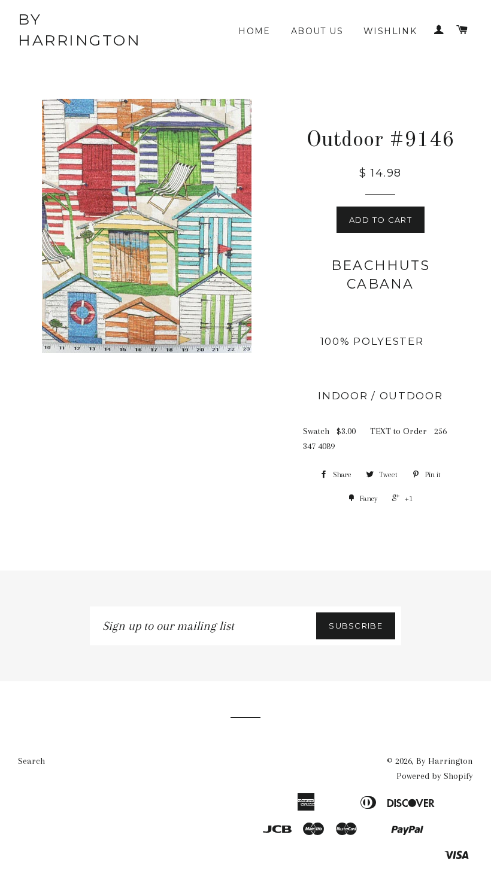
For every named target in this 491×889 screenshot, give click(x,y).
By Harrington (79, 29)
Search (31, 761)
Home (254, 31)
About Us (317, 31)
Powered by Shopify (434, 775)
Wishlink (390, 31)
